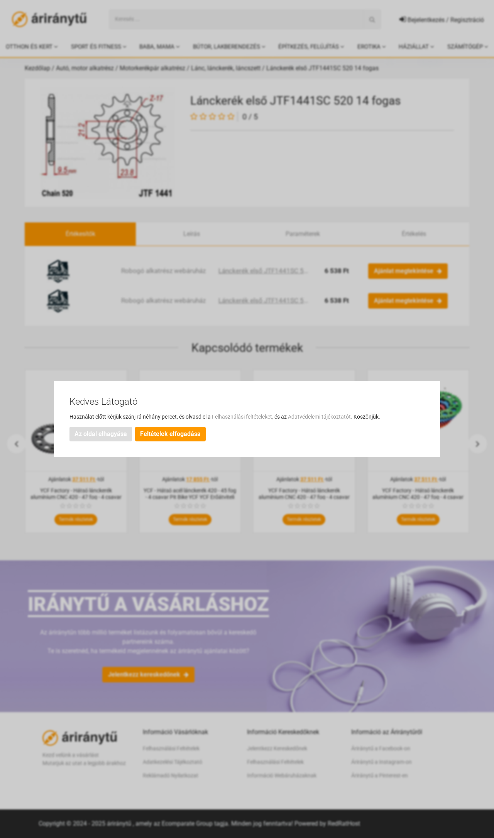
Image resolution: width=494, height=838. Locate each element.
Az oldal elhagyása (100, 434)
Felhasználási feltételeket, (243, 417)
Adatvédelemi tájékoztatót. (321, 417)
